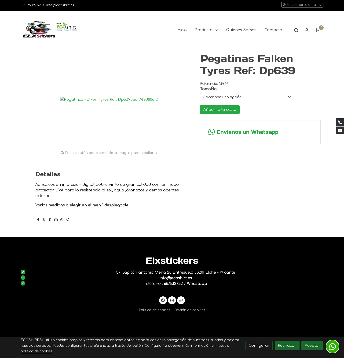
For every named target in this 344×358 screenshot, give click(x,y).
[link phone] (340, 122)
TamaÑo (208, 89)
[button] (206, 29)
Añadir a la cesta (219, 110)
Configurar (259, 345)
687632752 (32, 5)
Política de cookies (154, 310)
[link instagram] (172, 300)
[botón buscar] (296, 30)
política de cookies (36, 351)
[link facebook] (163, 300)
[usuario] (307, 30)
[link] (50, 30)
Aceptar (312, 345)
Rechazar (287, 345)
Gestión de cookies (189, 310)
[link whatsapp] (181, 300)
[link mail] (340, 130)
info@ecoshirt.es (60, 5)
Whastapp (197, 284)
